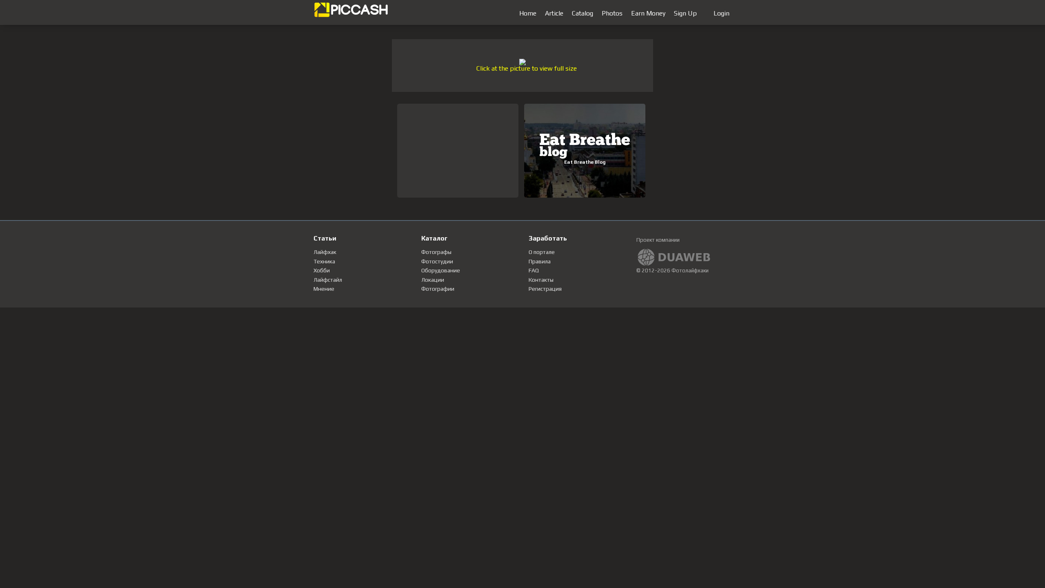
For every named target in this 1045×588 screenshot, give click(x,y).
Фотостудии (437, 261)
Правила (540, 261)
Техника (324, 261)
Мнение (324, 288)
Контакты (541, 279)
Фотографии (437, 288)
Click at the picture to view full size (526, 68)
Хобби (322, 270)
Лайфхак (325, 252)
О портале (542, 252)
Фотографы (436, 252)
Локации (432, 279)
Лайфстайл (328, 279)
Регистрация (545, 288)
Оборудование (440, 270)
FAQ (534, 270)
